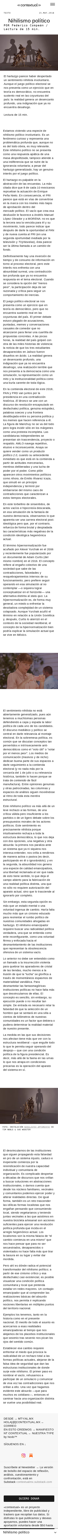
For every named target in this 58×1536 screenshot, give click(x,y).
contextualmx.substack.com (34, 1443)
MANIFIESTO (41, 1391)
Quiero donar (29, 1460)
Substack (10, 1518)
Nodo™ (8, 1398)
